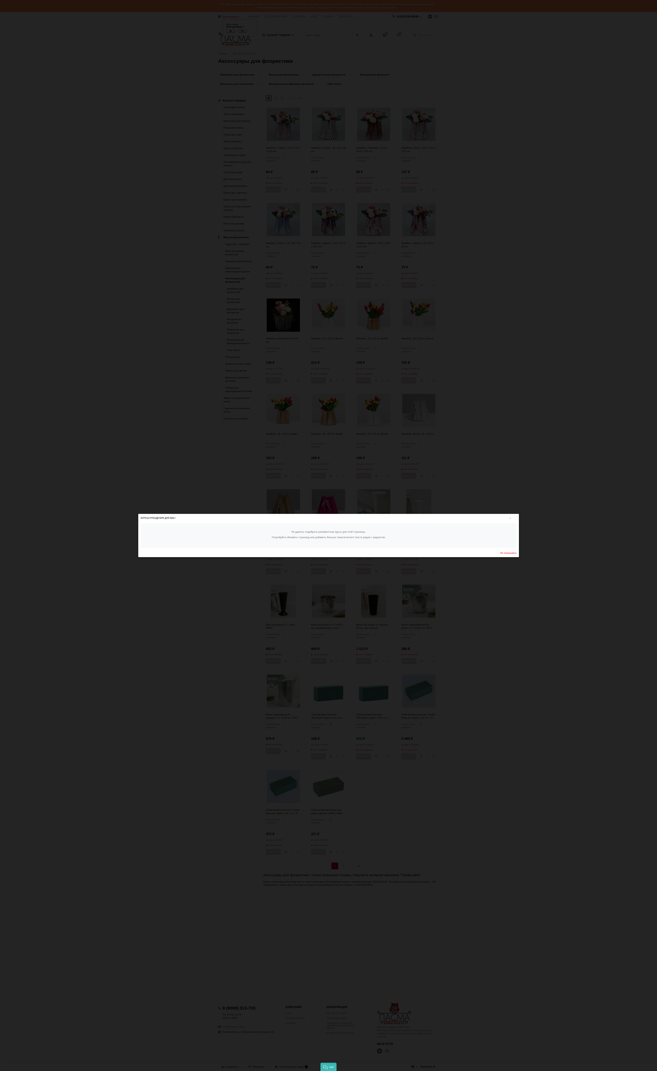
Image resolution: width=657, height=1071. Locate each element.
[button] (328, 1067)
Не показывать (508, 552)
